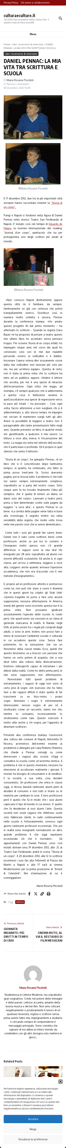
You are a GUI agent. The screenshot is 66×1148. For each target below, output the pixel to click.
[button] (60, 1081)
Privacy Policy (11, 2)
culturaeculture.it (19, 15)
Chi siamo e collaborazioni (35, 2)
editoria (20, 902)
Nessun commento (18, 84)
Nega (33, 1129)
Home (7, 44)
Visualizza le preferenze (33, 1139)
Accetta (33, 1119)
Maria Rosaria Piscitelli (20, 80)
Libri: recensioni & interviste (27, 44)
